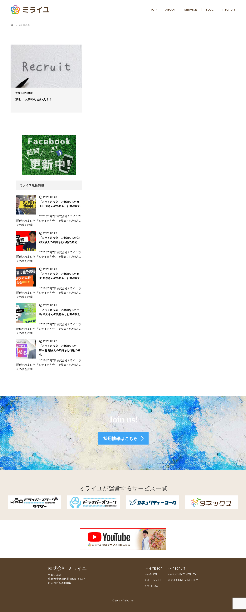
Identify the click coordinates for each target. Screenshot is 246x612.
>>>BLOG (151, 586)
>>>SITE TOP (154, 568)
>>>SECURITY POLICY (183, 580)
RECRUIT (228, 9)
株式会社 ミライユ (67, 568)
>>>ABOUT (152, 574)
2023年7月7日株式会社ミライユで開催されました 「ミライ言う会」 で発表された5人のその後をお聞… (48, 220)
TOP (153, 9)
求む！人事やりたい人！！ (33, 99)
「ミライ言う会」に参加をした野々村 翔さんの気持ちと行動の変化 (59, 350)
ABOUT (170, 9)
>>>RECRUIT (176, 568)
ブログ (18, 93)
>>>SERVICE (153, 580)
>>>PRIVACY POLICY (182, 574)
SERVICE (190, 9)
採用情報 (28, 93)
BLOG (209, 9)
